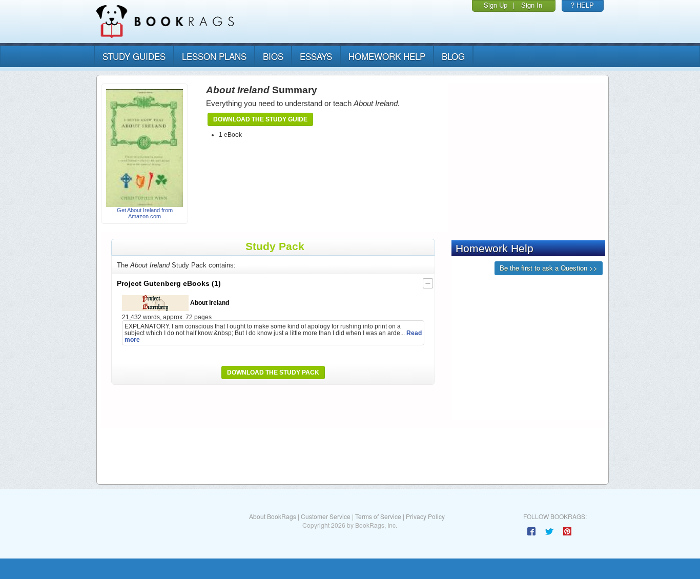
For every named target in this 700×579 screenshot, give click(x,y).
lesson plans (214, 56)
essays (316, 56)
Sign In (531, 5)
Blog (453, 56)
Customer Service (326, 516)
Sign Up (495, 5)
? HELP (582, 5)
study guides (134, 56)
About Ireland (209, 302)
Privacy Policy (425, 516)
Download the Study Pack (273, 372)
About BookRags (272, 516)
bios (273, 56)
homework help (386, 56)
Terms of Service (378, 516)
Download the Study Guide (260, 119)
